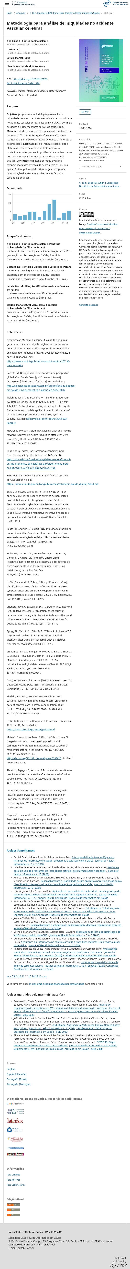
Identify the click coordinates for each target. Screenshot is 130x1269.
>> (45, 976)
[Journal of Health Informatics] (15, 1104)
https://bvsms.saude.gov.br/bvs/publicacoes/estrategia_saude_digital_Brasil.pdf (53, 484)
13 (29, 976)
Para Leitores (13, 1174)
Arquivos (20, 12)
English (11, 1069)
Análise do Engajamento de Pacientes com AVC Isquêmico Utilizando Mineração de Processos (62, 1006)
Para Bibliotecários (16, 1184)
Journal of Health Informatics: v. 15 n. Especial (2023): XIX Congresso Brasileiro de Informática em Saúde (64, 913)
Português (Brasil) (17, 1079)
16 (40, 976)
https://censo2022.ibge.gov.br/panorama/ (31, 729)
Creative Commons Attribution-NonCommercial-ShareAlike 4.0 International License (98, 228)
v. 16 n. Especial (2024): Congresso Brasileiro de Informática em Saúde (65, 12)
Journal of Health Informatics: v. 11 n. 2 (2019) (54, 945)
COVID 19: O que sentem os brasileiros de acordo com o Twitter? (65, 1043)
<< (8, 976)
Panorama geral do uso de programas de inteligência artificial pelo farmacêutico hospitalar (66, 869)
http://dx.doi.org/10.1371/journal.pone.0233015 (34, 758)
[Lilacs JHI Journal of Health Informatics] (15, 1131)
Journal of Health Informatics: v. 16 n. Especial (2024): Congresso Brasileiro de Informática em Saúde (66, 896)
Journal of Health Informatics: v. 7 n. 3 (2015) (74, 935)
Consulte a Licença (88, 304)
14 (33, 976)
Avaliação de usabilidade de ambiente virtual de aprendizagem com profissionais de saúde (65, 950)
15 (36, 976)
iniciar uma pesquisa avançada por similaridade (56, 983)
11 (23, 976)
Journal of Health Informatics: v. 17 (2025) (37, 928)
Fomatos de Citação (92, 166)
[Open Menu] (6, 3)
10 (19, 976)
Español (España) (16, 1074)
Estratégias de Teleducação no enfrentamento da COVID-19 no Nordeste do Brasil (67, 909)
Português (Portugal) (18, 1084)
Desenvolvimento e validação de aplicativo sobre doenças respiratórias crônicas (76, 925)
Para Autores (13, 1179)
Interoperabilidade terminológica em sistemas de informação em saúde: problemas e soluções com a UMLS (64, 859)
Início (9, 12)
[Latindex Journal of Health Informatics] (15, 1122)
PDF (86, 112)
